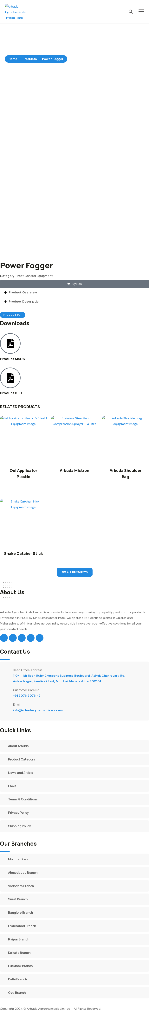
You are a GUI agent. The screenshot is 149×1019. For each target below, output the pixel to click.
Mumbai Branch (19, 859)
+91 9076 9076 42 (27, 696)
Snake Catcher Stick (23, 553)
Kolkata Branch (19, 953)
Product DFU (11, 393)
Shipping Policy (19, 826)
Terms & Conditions (23, 799)
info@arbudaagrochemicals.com (38, 710)
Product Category (21, 759)
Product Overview (23, 292)
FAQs (12, 786)
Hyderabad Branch (22, 926)
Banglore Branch (20, 912)
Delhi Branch (17, 979)
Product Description (25, 301)
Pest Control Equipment (35, 276)
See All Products (75, 572)
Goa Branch (17, 992)
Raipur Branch (18, 939)
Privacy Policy (18, 813)
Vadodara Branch (21, 886)
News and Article (20, 773)
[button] (74, 292)
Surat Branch (18, 899)
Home (13, 59)
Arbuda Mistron (74, 470)
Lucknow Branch (20, 966)
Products (30, 59)
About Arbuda (18, 746)
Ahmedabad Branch (23, 872)
